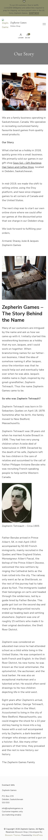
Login (21, 37)
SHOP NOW (34, 13)
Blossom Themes (12, 835)
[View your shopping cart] (28, 35)
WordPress (38, 835)
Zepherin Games (18, 22)
